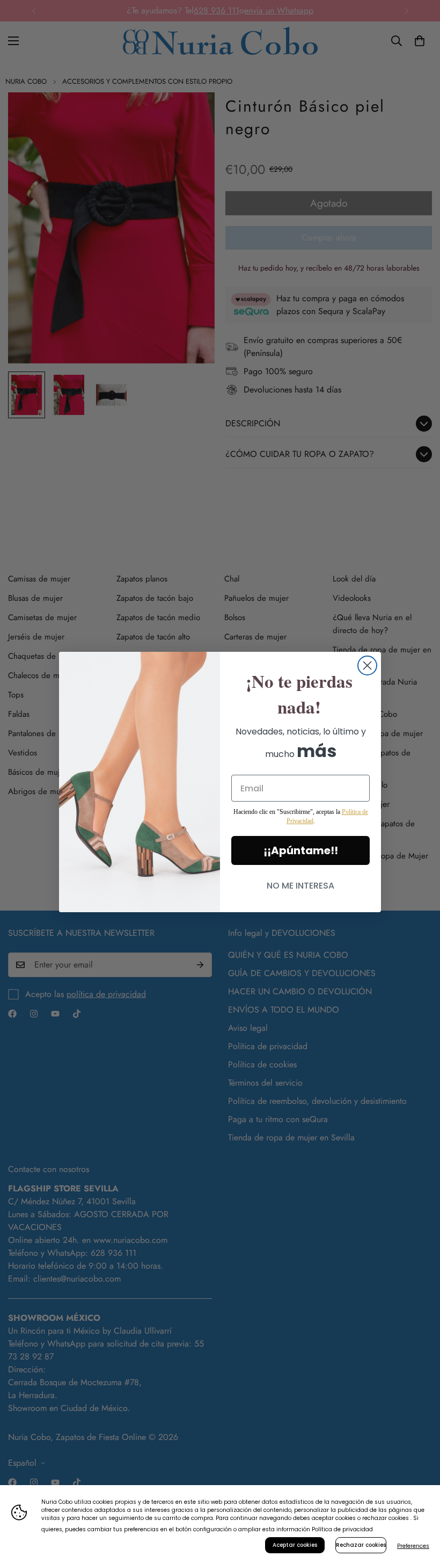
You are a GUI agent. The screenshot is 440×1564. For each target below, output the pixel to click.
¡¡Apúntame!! (300, 850)
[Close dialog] (367, 665)
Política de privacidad (342, 1529)
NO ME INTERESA (300, 885)
